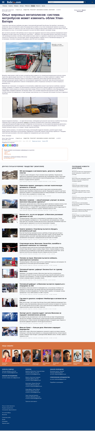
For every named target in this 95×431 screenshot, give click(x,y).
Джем (6, 152)
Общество (26, 9)
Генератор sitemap (34, 428)
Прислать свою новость (31, 401)
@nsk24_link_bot (35, 390)
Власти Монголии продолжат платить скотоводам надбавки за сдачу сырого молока (81, 192)
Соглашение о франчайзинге (9, 409)
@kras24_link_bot (35, 384)
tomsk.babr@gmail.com (35, 398)
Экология (40, 239)
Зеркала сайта (5, 423)
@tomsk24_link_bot (35, 396)
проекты (26, 122)
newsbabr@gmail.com (12, 372)
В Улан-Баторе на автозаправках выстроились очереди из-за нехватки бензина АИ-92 (81, 204)
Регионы (5, 6)
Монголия (52, 9)
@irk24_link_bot (35, 378)
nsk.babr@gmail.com (35, 392)
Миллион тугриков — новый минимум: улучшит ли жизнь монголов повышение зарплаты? (42, 201)
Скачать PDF (45, 141)
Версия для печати (36, 141)
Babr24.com (19, 9)
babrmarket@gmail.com (60, 379)
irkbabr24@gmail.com (35, 380)
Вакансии (4, 414)
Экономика (40, 210)
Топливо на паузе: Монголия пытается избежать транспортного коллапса (38, 259)
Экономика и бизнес (42, 9)
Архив (43, 6)
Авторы (22, 6)
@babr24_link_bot (11, 371)
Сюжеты (10, 6)
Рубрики (16, 6)
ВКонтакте (8, 154)
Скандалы (40, 181)
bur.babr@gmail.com (9, 158)
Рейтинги (27, 6)
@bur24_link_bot (35, 372)
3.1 (10, 428)
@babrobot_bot (59, 372)
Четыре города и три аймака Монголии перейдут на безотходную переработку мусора (81, 216)
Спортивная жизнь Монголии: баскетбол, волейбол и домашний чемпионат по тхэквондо (40, 244)
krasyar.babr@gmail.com (36, 386)
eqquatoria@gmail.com (60, 374)
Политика (35, 181)
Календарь (5, 421)
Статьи (33, 6)
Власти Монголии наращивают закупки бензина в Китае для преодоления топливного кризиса (81, 180)
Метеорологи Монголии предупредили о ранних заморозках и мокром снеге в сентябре (81, 173)
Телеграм (7, 151)
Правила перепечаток (7, 407)
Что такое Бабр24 (6, 412)
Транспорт (33, 9)
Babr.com (14, 2)
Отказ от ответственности (8, 406)
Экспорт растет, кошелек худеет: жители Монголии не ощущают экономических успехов (40, 314)
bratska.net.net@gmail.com (13, 377)
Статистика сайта (6, 417)
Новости (38, 6)
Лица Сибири (7, 346)
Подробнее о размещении (56, 382)
